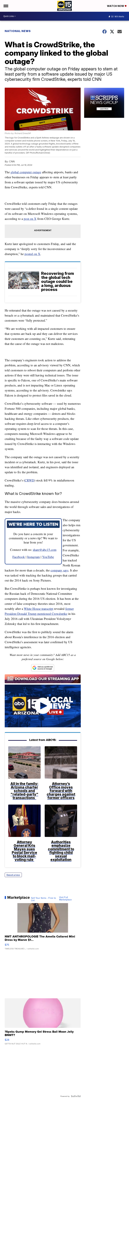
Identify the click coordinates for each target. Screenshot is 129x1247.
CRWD (29, 480)
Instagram (33, 557)
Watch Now (116, 6)
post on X (30, 219)
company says (59, 570)
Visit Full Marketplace (65, 898)
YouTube (48, 557)
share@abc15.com (44, 550)
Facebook (18, 557)
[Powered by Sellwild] (76, 1096)
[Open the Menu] (6, 6)
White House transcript (38, 608)
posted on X (32, 254)
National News (18, 31)
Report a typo (13, 875)
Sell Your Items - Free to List (43, 899)
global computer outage (26, 172)
